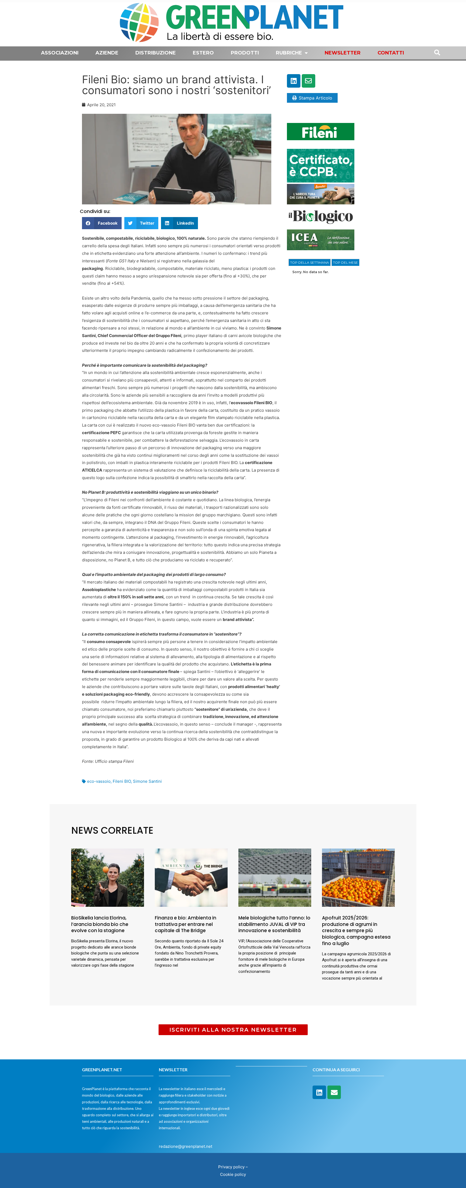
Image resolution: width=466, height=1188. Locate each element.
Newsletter (343, 53)
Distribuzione (155, 53)
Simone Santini (147, 781)
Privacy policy (231, 1166)
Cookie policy (233, 1174)
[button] (102, 223)
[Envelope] (308, 81)
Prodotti (245, 53)
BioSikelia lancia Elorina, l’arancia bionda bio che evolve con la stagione (99, 924)
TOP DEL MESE (345, 262)
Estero (203, 53)
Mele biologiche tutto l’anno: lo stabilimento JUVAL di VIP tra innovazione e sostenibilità (274, 924)
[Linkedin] (293, 81)
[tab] (310, 262)
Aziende (106, 53)
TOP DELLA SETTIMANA (309, 262)
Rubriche (289, 53)
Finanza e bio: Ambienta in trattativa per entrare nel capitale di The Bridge (185, 924)
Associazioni (59, 53)
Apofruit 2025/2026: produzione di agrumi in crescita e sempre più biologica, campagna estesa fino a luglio (356, 931)
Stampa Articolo (315, 98)
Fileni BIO (122, 781)
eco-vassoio (99, 781)
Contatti (391, 53)
